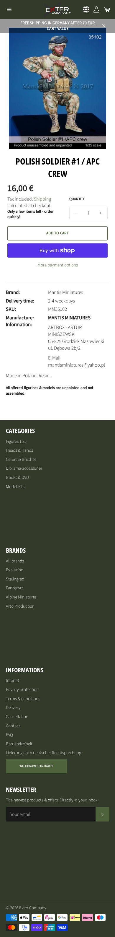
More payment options (57, 265)
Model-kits (15, 487)
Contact (13, 726)
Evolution (14, 570)
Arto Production (20, 606)
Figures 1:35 (16, 441)
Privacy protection (22, 690)
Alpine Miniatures (21, 597)
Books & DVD (17, 477)
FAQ (9, 735)
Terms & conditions (23, 699)
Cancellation (17, 717)
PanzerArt (14, 588)
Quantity (77, 199)
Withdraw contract (36, 766)
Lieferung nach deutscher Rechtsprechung (43, 753)
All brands (15, 561)
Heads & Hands (19, 450)
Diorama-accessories (24, 468)
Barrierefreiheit (19, 744)
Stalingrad (15, 579)
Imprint (12, 680)
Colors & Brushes (21, 459)
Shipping (42, 199)
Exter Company (32, 908)
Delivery (13, 708)
